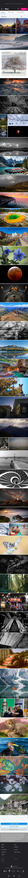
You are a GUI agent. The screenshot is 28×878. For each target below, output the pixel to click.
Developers (4, 849)
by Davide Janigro (12, 534)
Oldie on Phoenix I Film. (6, 666)
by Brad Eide (3, 191)
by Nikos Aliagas (3, 468)
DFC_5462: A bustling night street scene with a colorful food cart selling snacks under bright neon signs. (10, 609)
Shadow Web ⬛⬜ (5, 112)
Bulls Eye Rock (4, 504)
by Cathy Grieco (3, 774)
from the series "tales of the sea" (14, 448)
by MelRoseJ (2, 755)
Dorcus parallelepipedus (6, 300)
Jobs (15, 844)
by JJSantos (2, 173)
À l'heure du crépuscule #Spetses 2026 (9, 467)
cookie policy (12, 840)
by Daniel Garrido (11, 136)
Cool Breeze (3, 791)
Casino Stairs (3, 485)
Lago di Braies (4, 696)
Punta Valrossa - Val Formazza (7, 319)
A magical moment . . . (5, 190)
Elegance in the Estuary (6, 754)
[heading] (6, 9)
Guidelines (3, 852)
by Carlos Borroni (3, 647)
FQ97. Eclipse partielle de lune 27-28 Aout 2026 (10, 281)
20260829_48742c (5, 735)
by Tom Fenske (3, 357)
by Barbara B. (3, 436)
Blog (2, 847)
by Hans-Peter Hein (4, 244)
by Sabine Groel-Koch (11, 124)
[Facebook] (9, 876)
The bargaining (4, 715)
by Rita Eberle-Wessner (4, 591)
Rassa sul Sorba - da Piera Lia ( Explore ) (9, 812)
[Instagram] (19, 876)
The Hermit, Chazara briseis (7, 552)
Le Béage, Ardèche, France (4, 31)
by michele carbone (4, 320)
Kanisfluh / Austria (5, 435)
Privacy (15, 859)
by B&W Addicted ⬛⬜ (4, 113)
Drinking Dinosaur (4, 520)
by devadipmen (3, 207)
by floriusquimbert (3, 282)
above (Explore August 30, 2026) (8, 571)
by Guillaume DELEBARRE (5, 716)
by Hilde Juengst (3, 48)
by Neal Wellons (3, 667)
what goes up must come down (18, 31)
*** (1, 630)
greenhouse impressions (6, 337)
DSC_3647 (3, 773)
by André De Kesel (3, 301)
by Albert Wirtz (3, 376)
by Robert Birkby (3, 76)
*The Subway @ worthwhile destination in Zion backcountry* (10, 375)
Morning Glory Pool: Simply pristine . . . (9, 224)
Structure (3, 646)
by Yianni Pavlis (3, 94)
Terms (2, 861)
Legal (2, 859)
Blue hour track (4, 416)
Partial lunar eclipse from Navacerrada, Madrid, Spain (14, 135)
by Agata (2, 631)
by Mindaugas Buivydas (13, 449)
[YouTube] (14, 876)
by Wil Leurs (3, 553)
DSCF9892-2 (3, 172)
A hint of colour (4, 75)
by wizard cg (18, 32)
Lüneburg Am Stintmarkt (6, 243)
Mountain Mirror (4, 356)
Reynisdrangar (4, 47)
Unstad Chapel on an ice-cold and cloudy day (14, 123)
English (3, 854)
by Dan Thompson (4, 505)
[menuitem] (18, 9)
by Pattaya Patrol (3, 610)
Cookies (16, 849)
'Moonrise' (3, 153)
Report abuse (17, 852)
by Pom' (2, 32)
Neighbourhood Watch (5, 394)
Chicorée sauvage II (5, 262)
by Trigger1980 (3, 395)
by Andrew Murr (3, 417)
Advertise (16, 847)
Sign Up (24, 9)
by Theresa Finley (3, 792)
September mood (4, 590)
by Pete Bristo (3, 521)
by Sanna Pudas (3, 736)
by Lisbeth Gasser (3, 263)
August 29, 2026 (14, 823)
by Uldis (2, 697)
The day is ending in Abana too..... (8, 206)
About (2, 844)
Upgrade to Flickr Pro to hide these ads (14, 3)
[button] (10, 32)
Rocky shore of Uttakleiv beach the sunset (10, 93)
